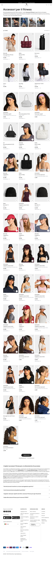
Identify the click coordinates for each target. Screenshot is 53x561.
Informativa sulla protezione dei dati (13, 551)
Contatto (42, 511)
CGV (4, 551)
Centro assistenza (44, 517)
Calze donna (22, 533)
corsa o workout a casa (38, 464)
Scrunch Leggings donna (23, 524)
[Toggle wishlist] (17, 34)
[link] (50, 5)
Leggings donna (23, 511)
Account (42, 515)
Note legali (32, 551)
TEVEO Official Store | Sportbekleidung (13, 554)
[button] (2, 5)
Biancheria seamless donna (23, 530)
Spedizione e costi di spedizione (33, 517)
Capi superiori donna (23, 527)
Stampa (42, 522)
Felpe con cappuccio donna (23, 514)
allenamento (26, 464)
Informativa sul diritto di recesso (34, 514)
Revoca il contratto (33, 525)
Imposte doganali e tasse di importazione (34, 520)
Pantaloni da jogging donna (23, 517)
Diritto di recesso (25, 551)
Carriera (42, 513)
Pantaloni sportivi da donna (23, 520)
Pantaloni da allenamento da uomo (23, 540)
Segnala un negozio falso (43, 520)
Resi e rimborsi (32, 511)
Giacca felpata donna (23, 536)
